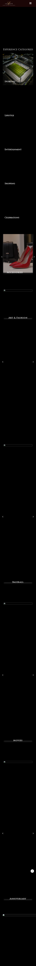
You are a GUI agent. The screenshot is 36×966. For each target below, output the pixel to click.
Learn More (18, 76)
